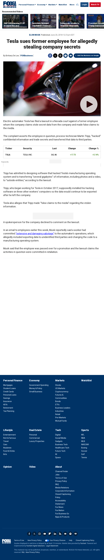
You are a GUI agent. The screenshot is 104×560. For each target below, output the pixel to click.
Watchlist (63, 5)
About (58, 466)
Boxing (84, 448)
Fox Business (9, 4)
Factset (83, 543)
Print (65, 55)
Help (70, 540)
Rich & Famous (9, 438)
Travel (6, 441)
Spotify (70, 534)
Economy (41, 5)
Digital (58, 435)
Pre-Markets (60, 417)
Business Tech (61, 444)
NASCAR (85, 444)
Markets (52, 5)
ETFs (57, 404)
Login (84, 5)
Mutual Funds (61, 421)
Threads (60, 55)
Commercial (34, 438)
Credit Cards (8, 392)
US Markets (60, 388)
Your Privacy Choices (57, 540)
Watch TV (95, 5)
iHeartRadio (75, 534)
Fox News (59, 507)
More (72, 5)
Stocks (58, 385)
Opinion (7, 466)
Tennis (84, 457)
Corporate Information (64, 491)
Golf (83, 454)
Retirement (8, 408)
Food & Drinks (9, 451)
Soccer (84, 451)
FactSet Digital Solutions (35, 546)
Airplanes (7, 448)
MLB (83, 441)
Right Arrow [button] (99, 21)
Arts (5, 454)
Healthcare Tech (62, 448)
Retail (57, 414)
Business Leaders (62, 408)
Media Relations (62, 488)
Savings (6, 398)
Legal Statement (52, 546)
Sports (85, 430)
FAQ (57, 484)
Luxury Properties (36, 441)
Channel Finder (61, 471)
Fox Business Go (62, 514)
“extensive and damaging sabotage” (35, 233)
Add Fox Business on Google (88, 55)
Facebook (50, 55)
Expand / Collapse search (77, 5)
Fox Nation (59, 510)
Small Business (35, 392)
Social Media (60, 438)
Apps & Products (62, 517)
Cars (5, 444)
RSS (60, 534)
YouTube (45, 534)
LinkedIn (55, 534)
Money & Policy (35, 388)
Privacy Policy (61, 481)
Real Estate (35, 430)
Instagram (39, 534)
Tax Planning (8, 411)
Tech (58, 430)
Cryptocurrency (61, 392)
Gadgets (58, 441)
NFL (82, 435)
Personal (33, 435)
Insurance (7, 401)
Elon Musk (34, 35)
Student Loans (9, 388)
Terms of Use (61, 478)
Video (32, 466)
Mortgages (8, 385)
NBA (83, 438)
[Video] (52, 88)
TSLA (7, 155)
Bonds (58, 401)
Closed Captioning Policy (85, 540)
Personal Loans (9, 395)
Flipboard (50, 534)
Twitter (55, 55)
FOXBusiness (26, 56)
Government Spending (38, 385)
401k (5, 404)
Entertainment (9, 435)
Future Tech (60, 451)
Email (71, 55)
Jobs (57, 475)
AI (56, 454)
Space (58, 457)
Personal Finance (26, 5)
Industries (59, 411)
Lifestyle (8, 430)
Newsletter (65, 534)
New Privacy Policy (35, 540)
